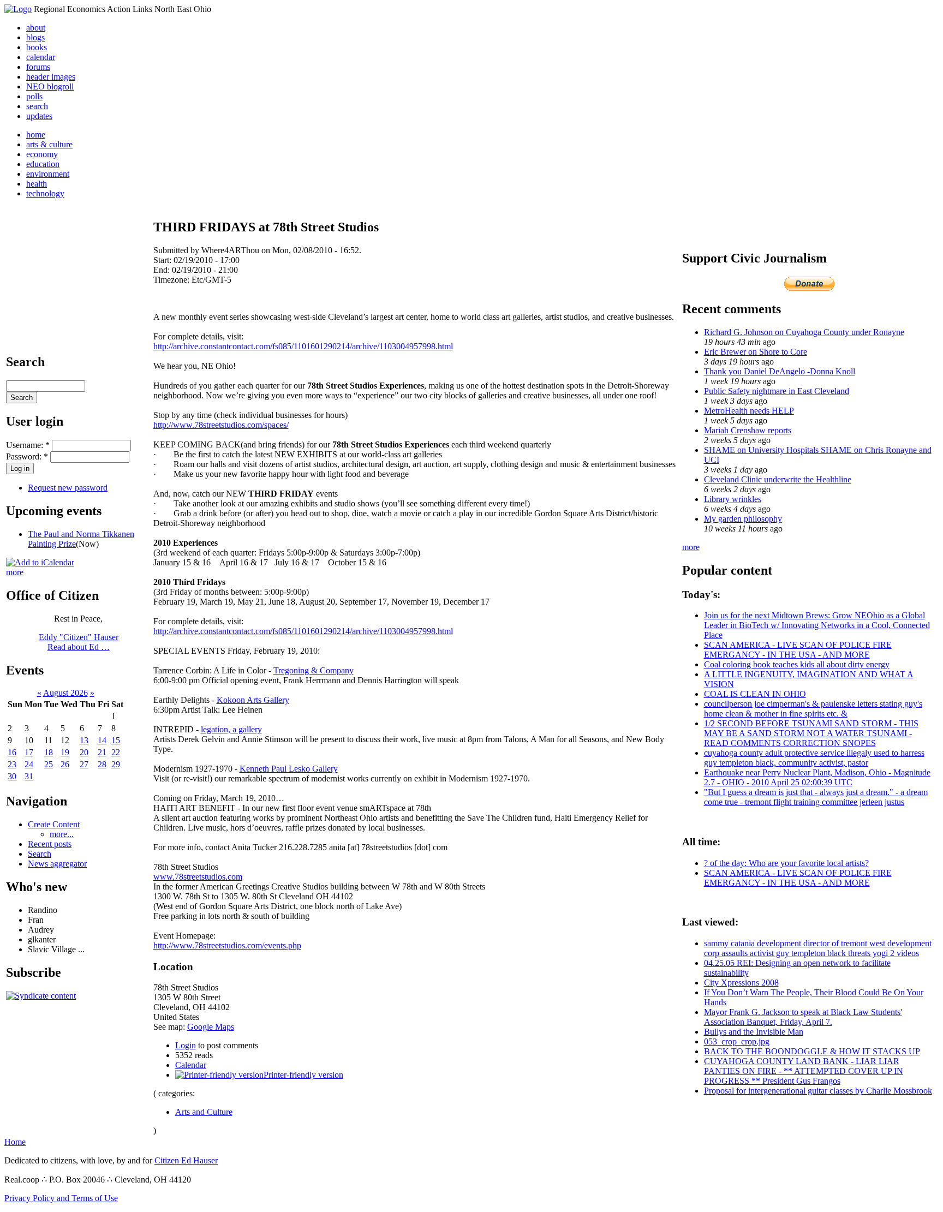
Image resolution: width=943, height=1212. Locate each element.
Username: (28, 445)
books (36, 47)
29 (115, 764)
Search (39, 853)
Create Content (54, 824)
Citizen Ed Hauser (186, 1160)
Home (15, 1142)
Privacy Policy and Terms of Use (61, 1198)
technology (45, 193)
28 (102, 764)
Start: (163, 260)
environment (47, 173)
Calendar (190, 1065)
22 (115, 752)
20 (84, 752)
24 (29, 764)
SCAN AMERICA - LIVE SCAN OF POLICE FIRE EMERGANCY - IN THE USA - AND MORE (798, 649)
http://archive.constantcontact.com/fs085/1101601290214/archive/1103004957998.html (303, 346)
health (36, 183)
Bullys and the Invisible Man (753, 1031)
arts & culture (49, 144)
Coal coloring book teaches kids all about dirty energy (797, 664)
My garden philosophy (743, 518)
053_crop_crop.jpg (736, 1041)
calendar (40, 57)
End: (162, 269)
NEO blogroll (50, 86)
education (42, 164)
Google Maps (210, 1026)
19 (65, 752)
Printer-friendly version (303, 1074)
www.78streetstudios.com (197, 876)
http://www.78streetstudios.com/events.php (227, 945)
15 (115, 740)
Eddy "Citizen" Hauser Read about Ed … (78, 642)
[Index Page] (18, 9)
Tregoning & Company (313, 670)
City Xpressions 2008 (741, 982)
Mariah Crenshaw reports (747, 430)
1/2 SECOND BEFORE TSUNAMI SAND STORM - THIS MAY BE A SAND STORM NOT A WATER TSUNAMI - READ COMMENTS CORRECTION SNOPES (811, 733)
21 (102, 752)
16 (12, 752)
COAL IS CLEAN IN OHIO (755, 693)
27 (84, 764)
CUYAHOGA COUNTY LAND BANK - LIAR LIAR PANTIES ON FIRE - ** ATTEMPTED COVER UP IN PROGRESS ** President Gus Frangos (803, 1070)
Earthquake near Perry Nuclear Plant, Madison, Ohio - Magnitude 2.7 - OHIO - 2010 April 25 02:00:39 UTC (817, 777)
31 (29, 776)
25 (48, 764)
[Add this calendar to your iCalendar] (40, 562)
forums (38, 66)
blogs (35, 37)
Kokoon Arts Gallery (253, 699)
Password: (27, 456)
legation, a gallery (231, 729)
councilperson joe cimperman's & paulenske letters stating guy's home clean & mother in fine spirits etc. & (813, 708)
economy (42, 154)
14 (102, 740)
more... (62, 834)
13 (84, 740)
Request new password (68, 487)
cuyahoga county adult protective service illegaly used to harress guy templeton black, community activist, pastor (814, 757)
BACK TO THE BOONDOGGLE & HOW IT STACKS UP (812, 1051)
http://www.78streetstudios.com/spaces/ (221, 424)
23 (12, 764)
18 (48, 752)
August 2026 (65, 692)
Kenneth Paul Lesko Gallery (289, 768)
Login (185, 1045)
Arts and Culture (203, 1112)
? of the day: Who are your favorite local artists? (786, 863)
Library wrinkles (732, 499)
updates (39, 116)
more (14, 572)
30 (12, 776)
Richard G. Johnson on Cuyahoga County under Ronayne (804, 332)
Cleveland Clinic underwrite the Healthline (777, 479)
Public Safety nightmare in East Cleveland (776, 391)
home (35, 134)
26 (65, 764)
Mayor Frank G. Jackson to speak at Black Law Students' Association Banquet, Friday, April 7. (803, 1016)
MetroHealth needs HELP (749, 410)
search (37, 106)
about (35, 27)
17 (29, 752)
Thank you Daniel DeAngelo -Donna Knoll (779, 371)
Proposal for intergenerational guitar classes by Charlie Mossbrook (818, 1090)
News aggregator (57, 863)
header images (50, 76)
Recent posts (49, 844)
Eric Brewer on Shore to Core (755, 351)
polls (34, 96)
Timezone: (172, 279)
